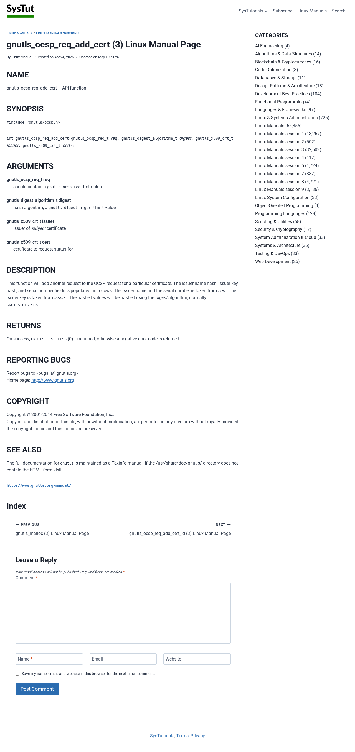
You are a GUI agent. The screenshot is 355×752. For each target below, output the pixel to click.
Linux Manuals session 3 (58, 33)
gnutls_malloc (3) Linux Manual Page (52, 529)
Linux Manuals (312, 11)
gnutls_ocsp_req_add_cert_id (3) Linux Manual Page (180, 529)
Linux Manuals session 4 (279, 157)
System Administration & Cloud (285, 237)
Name (25, 659)
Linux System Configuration (282, 197)
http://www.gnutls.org (52, 380)
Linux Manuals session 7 (279, 173)
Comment (27, 577)
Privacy (198, 735)
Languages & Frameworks (280, 109)
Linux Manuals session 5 (279, 165)
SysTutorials (162, 735)
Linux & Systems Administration (286, 117)
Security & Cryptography (278, 229)
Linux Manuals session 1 (279, 133)
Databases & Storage (275, 77)
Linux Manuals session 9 (279, 189)
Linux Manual (21, 57)
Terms (182, 735)
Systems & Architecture (277, 245)
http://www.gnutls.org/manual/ (39, 485)
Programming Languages (280, 213)
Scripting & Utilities (273, 221)
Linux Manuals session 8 (279, 181)
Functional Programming (279, 101)
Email (99, 659)
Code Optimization (273, 69)
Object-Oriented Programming (284, 205)
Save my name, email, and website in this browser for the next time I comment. (88, 673)
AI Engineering (269, 46)
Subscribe (282, 11)
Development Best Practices (282, 93)
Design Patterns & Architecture (285, 85)
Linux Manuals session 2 (279, 141)
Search (339, 11)
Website (173, 659)
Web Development (273, 261)
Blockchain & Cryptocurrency (283, 62)
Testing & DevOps (272, 253)
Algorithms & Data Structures (283, 54)
